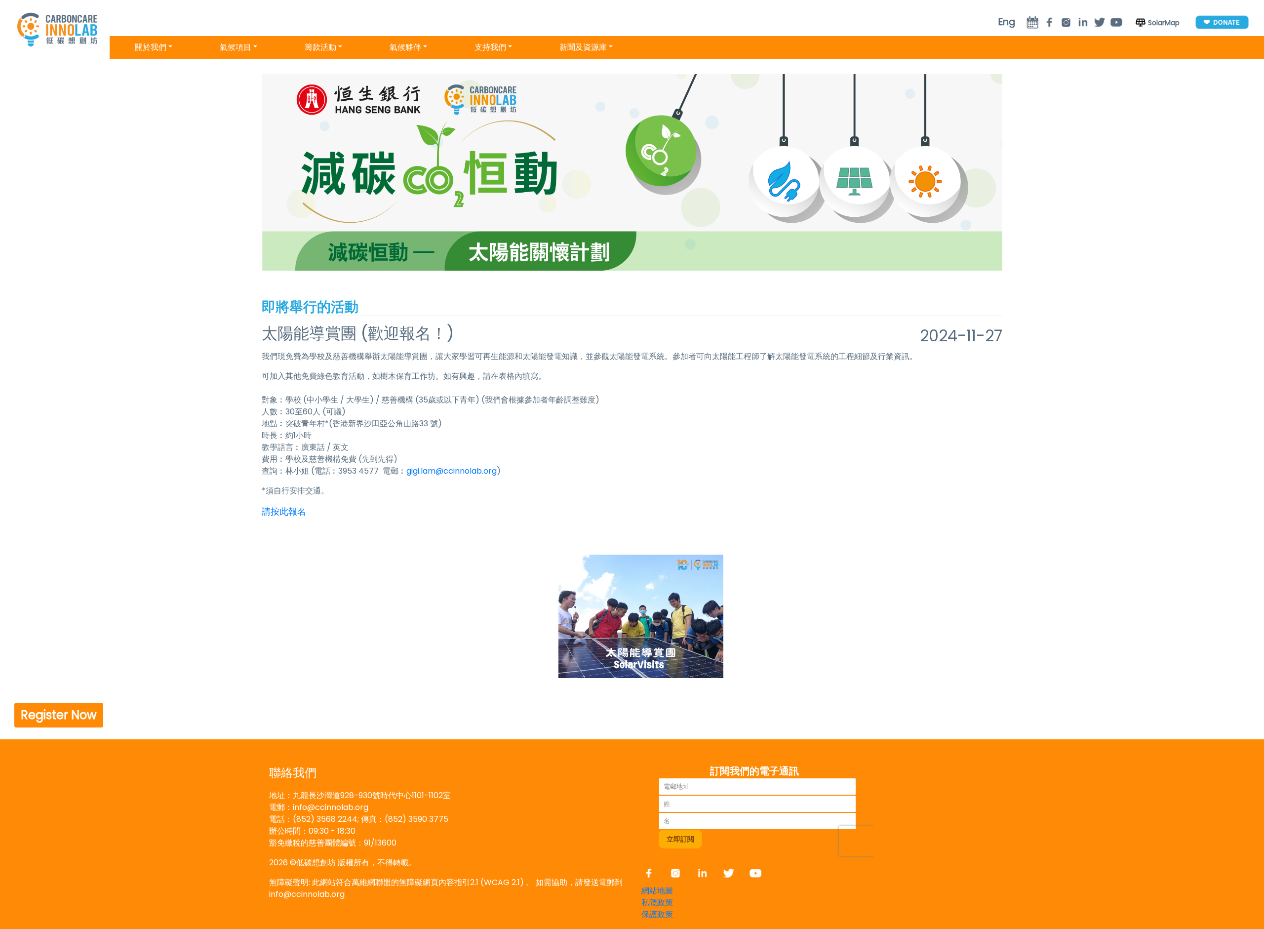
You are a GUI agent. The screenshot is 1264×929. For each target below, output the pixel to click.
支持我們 (490, 47)
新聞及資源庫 (583, 47)
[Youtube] (1116, 22)
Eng (1006, 22)
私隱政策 (657, 902)
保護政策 (657, 914)
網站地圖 (657, 890)
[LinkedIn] (1082, 22)
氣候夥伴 (405, 47)
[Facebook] (653, 873)
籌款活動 (320, 47)
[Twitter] (1099, 22)
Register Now (59, 715)
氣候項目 (235, 47)
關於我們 (150, 47)
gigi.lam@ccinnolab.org (451, 471)
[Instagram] (1066, 22)
